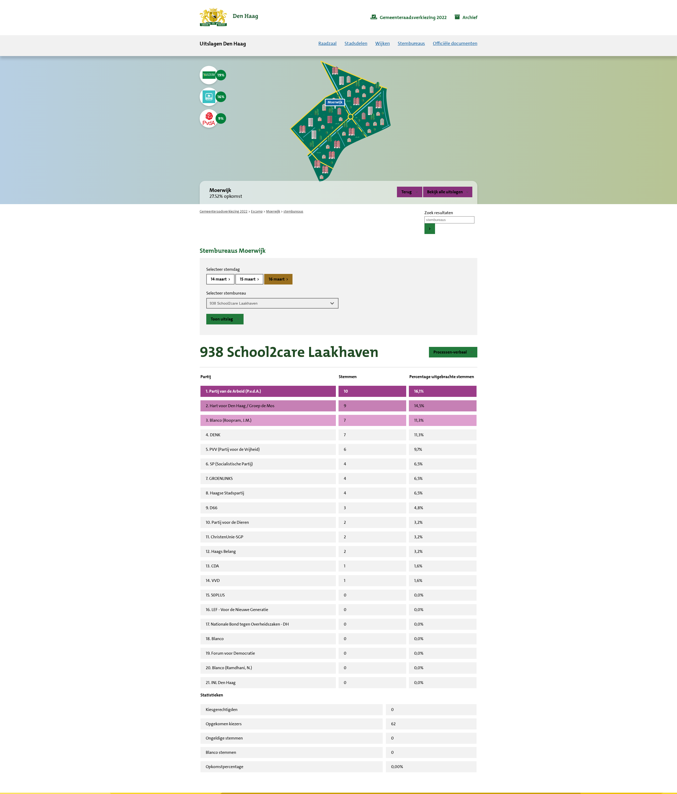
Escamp (257, 211)
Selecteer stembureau (226, 293)
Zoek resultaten (438, 212)
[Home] (229, 17)
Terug (406, 192)
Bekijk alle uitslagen (445, 192)
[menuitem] (408, 17)
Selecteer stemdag (223, 269)
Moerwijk (273, 211)
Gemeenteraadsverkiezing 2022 (224, 211)
